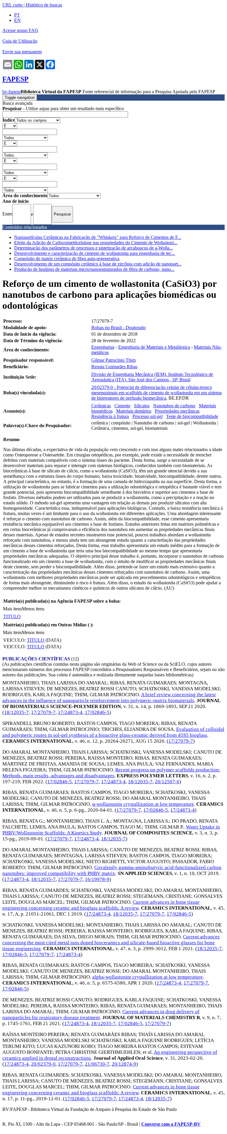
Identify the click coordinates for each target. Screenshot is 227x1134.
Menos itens (33, 608)
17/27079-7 (43, 712)
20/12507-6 (167, 781)
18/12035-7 (16, 712)
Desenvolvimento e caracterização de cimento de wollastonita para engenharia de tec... (94, 253)
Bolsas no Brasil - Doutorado (118, 327)
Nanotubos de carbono (174, 405)
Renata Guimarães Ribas (114, 366)
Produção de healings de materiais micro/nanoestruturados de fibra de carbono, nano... (94, 269)
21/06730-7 (97, 1064)
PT (17, 14)
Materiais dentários (133, 411)
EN (17, 20)
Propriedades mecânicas (177, 411)
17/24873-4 (70, 712)
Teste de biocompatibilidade (192, 416)
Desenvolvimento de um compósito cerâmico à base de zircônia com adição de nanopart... (97, 263)
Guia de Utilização (19, 41)
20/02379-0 (43, 1064)
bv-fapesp (11, 91)
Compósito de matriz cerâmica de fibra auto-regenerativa (66, 258)
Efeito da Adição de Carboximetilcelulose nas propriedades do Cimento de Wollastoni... (95, 242)
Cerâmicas (101, 405)
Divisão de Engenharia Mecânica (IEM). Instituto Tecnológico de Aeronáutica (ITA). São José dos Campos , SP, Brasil (152, 377)
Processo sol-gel (147, 416)
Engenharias (102, 347)
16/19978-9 (97, 879)
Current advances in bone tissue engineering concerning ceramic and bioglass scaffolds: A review (101, 905)
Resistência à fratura (110, 416)
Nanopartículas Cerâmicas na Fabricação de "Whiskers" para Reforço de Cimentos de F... (97, 237)
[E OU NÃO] (9, 125)
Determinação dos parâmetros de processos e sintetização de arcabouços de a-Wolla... (93, 247)
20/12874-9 (124, 1064)
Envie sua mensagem (22, 51)
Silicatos (142, 405)
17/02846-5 (97, 712)
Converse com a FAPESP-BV (171, 1124)
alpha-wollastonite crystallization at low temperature (147, 977)
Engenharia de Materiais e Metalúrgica (154, 347)
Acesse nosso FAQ (20, 30)
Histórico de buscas (44, 4)
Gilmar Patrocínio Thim (113, 360)
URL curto (12, 4)
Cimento (122, 405)
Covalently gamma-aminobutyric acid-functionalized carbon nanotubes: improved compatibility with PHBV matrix (111, 870)
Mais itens (12, 608)
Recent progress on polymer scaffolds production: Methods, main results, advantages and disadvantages (111, 772)
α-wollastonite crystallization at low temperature (143, 804)
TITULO (12, 616)
